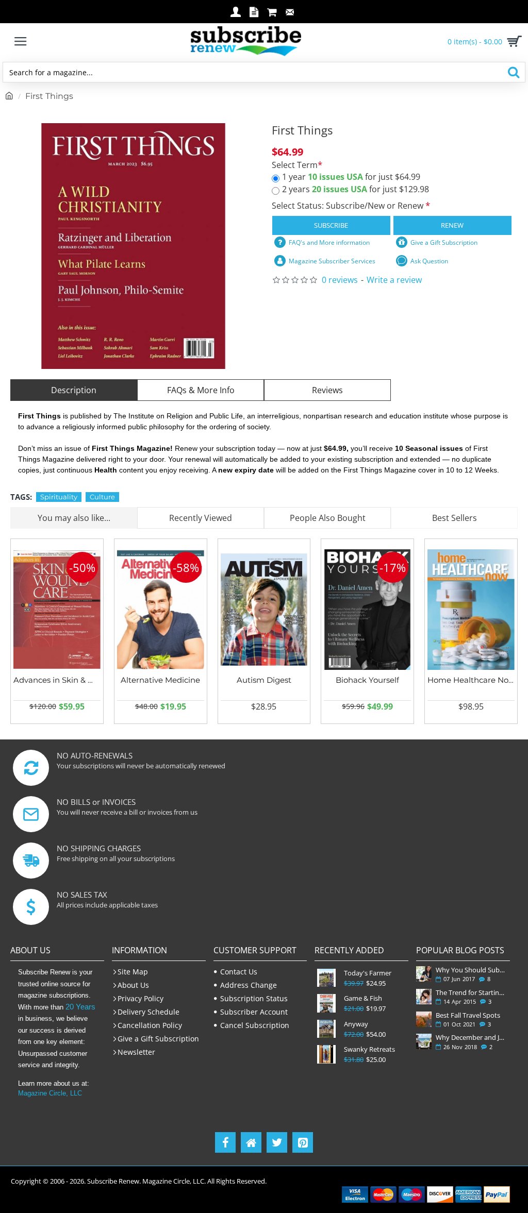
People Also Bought (328, 518)
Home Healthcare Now (471, 680)
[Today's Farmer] (326, 978)
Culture (102, 497)
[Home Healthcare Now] (471, 609)
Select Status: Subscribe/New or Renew (348, 205)
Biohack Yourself (367, 680)
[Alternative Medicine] (160, 609)
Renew (452, 225)
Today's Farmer (367, 973)
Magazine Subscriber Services (332, 261)
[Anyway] (326, 1029)
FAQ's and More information (329, 242)
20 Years (80, 1006)
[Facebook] (225, 1142)
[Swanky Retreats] (326, 1054)
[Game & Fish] (326, 1003)
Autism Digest (264, 680)
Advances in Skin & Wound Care (57, 680)
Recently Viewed (200, 518)
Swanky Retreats (369, 1049)
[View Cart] (512, 41)
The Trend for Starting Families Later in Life (471, 992)
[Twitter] (277, 1142)
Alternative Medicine (160, 680)
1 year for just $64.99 (351, 176)
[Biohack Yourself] (367, 609)
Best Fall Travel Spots (468, 1015)
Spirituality (58, 497)
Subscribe (331, 225)
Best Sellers (454, 518)
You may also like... (74, 518)
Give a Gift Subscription (443, 242)
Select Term (295, 165)
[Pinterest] (302, 1142)
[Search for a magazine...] (513, 72)
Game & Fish (363, 998)
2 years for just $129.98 (355, 189)
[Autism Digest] (264, 609)
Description (73, 390)
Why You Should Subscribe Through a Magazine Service (471, 969)
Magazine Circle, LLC (50, 1093)
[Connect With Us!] (251, 1142)
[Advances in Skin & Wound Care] (57, 609)
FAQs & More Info (201, 390)
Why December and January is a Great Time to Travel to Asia (471, 1037)
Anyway (356, 1024)
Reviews (327, 390)
